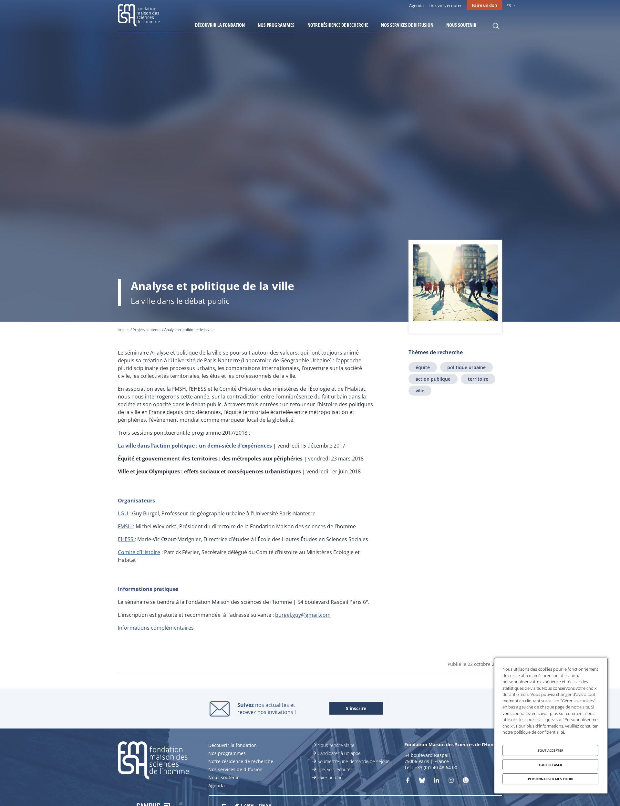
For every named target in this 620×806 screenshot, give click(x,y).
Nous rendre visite (336, 745)
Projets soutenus (147, 329)
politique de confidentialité (539, 732)
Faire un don (484, 5)
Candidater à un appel (339, 753)
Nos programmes (276, 25)
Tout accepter (550, 750)
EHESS (126, 539)
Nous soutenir (461, 25)
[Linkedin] (436, 781)
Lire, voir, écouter (445, 5)
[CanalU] (465, 781)
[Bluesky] (422, 781)
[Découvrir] (451, 781)
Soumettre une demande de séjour (353, 761)
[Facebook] (407, 781)
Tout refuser (550, 764)
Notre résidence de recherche (337, 25)
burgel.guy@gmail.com (303, 614)
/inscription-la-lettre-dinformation (356, 708)
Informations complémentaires (156, 627)
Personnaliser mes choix (550, 779)
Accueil (123, 329)
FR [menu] (509, 5)
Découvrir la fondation (220, 25)
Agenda (416, 5)
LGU (123, 513)
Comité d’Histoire (139, 552)
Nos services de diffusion (407, 25)
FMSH (125, 526)
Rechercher (495, 26)
